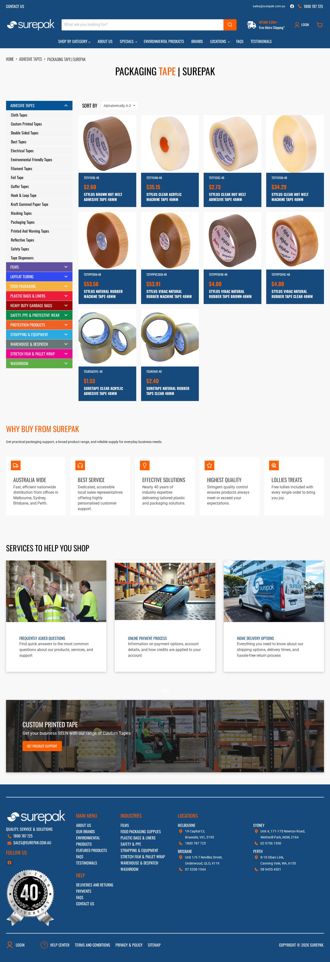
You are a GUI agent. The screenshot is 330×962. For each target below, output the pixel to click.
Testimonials (261, 41)
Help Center (59, 945)
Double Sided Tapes (24, 133)
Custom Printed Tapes (26, 124)
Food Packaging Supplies (141, 831)
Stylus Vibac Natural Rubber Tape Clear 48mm (292, 294)
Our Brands (85, 831)
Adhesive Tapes (30, 59)
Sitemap (154, 945)
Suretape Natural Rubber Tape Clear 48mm (167, 391)
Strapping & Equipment (139, 850)
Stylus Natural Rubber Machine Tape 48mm (103, 294)
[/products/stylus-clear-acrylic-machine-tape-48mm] (170, 144)
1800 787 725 (23, 836)
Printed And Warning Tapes (30, 231)
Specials (127, 41)
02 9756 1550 (270, 843)
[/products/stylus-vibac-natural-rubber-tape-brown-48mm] (232, 241)
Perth (258, 851)
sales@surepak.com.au (269, 6)
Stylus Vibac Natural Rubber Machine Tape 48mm (169, 294)
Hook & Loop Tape (23, 195)
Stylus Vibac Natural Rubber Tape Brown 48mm (230, 294)
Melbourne (186, 825)
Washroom (129, 869)
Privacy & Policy (129, 945)
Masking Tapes (21, 213)
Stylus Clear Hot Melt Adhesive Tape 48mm (227, 197)
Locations (218, 41)
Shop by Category (73, 41)
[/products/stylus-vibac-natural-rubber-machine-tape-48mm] (170, 241)
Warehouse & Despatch (139, 863)
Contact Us (15, 6)
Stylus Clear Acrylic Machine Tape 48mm (163, 197)
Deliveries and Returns (94, 885)
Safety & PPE (131, 844)
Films (125, 825)
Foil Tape (17, 177)
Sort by (89, 105)
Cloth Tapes (19, 115)
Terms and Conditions (92, 945)
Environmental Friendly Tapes (31, 159)
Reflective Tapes (22, 240)
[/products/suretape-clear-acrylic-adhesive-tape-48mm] (107, 338)
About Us (105, 41)
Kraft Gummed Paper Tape (29, 204)
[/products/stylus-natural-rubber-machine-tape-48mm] (107, 241)
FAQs (240, 41)
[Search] (230, 24)
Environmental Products (164, 41)
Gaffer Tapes (20, 186)
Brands (197, 41)
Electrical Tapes (22, 150)
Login (20, 945)
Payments (83, 891)
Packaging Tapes (23, 222)
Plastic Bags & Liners (138, 838)
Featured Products (91, 850)
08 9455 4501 (270, 869)
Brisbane (185, 851)
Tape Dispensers (22, 258)
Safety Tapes (20, 249)
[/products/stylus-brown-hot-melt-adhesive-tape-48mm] (107, 144)
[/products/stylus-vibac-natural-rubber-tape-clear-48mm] (295, 241)
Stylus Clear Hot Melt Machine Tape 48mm (290, 197)
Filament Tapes (21, 168)
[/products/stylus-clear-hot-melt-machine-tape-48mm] (295, 144)
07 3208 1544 (195, 869)
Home (10, 59)
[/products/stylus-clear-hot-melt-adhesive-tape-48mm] (232, 144)
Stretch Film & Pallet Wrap (143, 856)
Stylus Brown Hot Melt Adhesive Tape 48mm (103, 197)
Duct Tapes (18, 142)
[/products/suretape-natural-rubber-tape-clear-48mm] (170, 338)
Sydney (259, 825)
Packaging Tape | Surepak (66, 59)
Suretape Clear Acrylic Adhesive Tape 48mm (103, 391)
